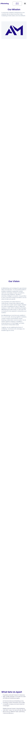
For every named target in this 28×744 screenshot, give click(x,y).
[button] (25, 3)
